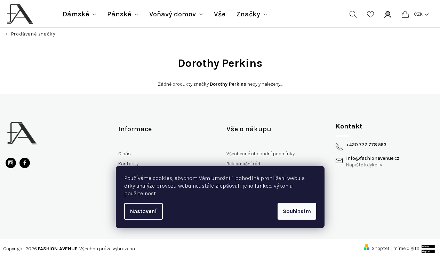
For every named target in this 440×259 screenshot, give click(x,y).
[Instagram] (11, 163)
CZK (418, 14)
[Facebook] (24, 163)
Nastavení (143, 211)
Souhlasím (297, 211)
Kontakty (128, 164)
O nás (124, 154)
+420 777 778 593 (366, 144)
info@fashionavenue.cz (372, 158)
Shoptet (381, 248)
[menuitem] (79, 14)
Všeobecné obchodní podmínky (260, 154)
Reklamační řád (243, 164)
